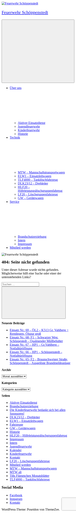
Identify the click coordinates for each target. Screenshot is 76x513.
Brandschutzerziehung (32, 236)
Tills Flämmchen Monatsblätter (29, 475)
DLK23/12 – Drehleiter (33, 183)
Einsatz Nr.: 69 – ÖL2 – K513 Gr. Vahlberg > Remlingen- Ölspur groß (39, 331)
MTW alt (15, 472)
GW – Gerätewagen (31, 198)
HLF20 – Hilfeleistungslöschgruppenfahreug (40, 188)
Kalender (15, 450)
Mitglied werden (20, 247)
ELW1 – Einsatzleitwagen (34, 176)
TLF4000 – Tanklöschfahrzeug (38, 179)
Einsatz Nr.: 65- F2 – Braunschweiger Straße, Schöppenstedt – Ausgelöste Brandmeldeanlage (40, 361)
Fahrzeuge (16, 424)
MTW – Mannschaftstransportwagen (41, 172)
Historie (23, 134)
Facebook (16, 495)
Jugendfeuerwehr (29, 126)
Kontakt (15, 457)
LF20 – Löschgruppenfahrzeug (38, 194)
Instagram (16, 499)
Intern (21, 240)
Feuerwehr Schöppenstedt (25, 12)
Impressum (25, 244)
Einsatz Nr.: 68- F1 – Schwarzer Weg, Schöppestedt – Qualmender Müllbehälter (36, 339)
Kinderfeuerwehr (29, 130)
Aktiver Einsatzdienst (31, 123)
